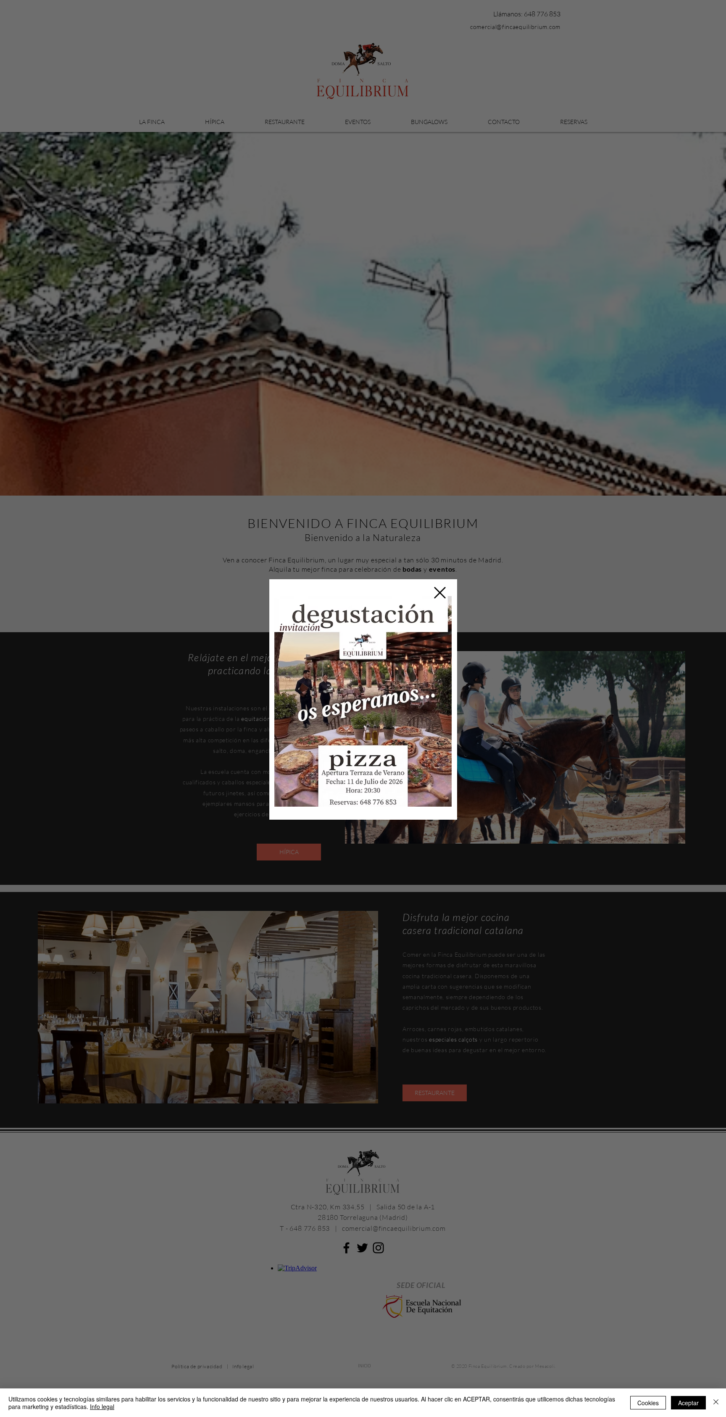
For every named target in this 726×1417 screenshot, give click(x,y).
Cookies (648, 1403)
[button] (440, 593)
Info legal (102, 1406)
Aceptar (688, 1403)
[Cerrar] (716, 1402)
